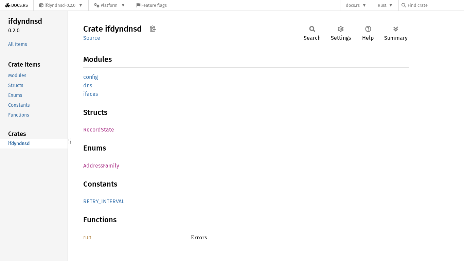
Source (91, 38)
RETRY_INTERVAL (103, 201)
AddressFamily (101, 165)
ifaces (90, 94)
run (87, 237)
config (90, 77)
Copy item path (152, 28)
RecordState (98, 129)
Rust (382, 5)
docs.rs (353, 5)
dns (87, 85)
